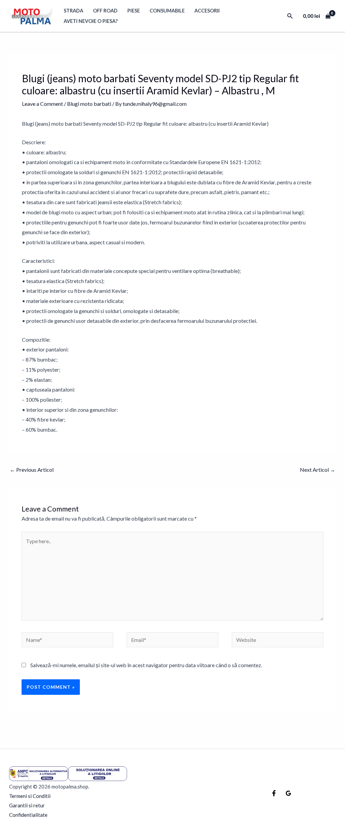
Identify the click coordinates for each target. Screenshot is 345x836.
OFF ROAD (105, 10)
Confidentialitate (28, 815)
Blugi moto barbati (89, 103)
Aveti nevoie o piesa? (91, 21)
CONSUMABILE (167, 10)
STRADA (73, 10)
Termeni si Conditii (30, 796)
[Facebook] (274, 793)
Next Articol (317, 469)
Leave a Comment (42, 103)
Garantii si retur (27, 805)
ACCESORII (207, 10)
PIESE (133, 10)
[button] (290, 16)
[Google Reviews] (288, 793)
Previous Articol (32, 469)
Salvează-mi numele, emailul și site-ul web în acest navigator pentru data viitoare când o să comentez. (146, 665)
